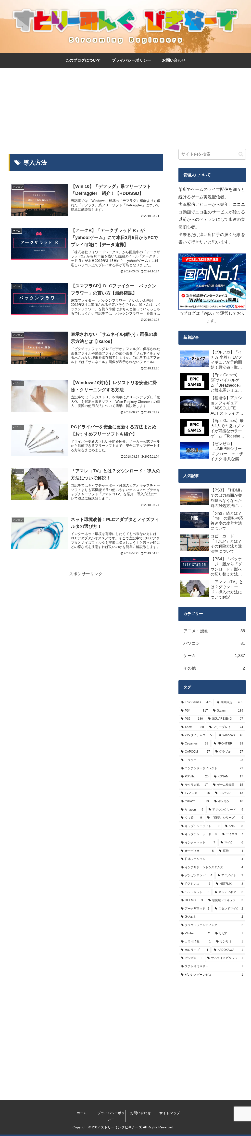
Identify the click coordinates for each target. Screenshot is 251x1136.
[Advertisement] (125, 104)
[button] (241, 154)
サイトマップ (169, 1113)
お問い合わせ (140, 1113)
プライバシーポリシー (111, 1116)
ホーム (81, 1113)
